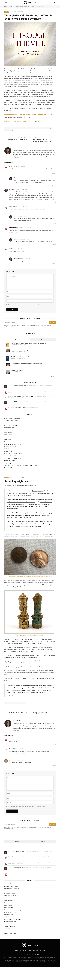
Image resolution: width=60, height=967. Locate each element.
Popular (17, 339)
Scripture (23, 703)
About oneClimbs (33, 950)
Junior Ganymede (8, 441)
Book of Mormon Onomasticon (11, 423)
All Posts (23, 950)
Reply (53, 173)
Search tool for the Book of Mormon (13, 458)
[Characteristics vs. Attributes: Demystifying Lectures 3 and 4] (8, 366)
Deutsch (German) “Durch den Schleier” (15, 121)
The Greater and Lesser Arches (20, 385)
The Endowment (9, 130)
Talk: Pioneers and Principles (19, 401)
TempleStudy (7, 463)
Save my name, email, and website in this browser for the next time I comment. (27, 304)
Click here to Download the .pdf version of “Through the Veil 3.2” (28, 114)
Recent (43, 339)
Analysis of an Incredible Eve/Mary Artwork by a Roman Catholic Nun (28, 343)
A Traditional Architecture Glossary (12, 418)
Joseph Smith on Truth (17, 370)
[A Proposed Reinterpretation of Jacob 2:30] (8, 352)
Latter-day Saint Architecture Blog (12, 444)
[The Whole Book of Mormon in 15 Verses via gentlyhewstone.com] (7, 360)
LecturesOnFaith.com (25, 954)
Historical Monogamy (9, 427)
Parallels (17, 703)
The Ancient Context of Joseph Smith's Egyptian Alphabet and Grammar (22, 465)
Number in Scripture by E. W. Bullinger (13, 453)
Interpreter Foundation (10, 430)
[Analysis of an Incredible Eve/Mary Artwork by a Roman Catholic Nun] (7, 347)
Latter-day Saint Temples (10, 446)
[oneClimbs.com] (30, 2)
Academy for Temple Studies (11, 420)
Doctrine (7, 128)
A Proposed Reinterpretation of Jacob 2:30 (21, 350)
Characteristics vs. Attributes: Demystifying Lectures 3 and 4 (26, 363)
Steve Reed (16, 148)
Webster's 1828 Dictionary (10, 467)
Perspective (30, 128)
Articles (7, 11)
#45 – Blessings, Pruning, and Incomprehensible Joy (24, 396)
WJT (10, 748)
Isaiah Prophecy (8, 439)
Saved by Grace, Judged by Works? (17, 139)
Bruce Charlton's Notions (10, 425)
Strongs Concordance (9, 460)
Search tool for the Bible (10, 456)
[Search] (54, 2)
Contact (42, 950)
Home (17, 950)
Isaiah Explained (8, 432)
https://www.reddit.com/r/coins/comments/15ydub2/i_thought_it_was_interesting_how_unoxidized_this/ (30, 576)
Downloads (13, 128)
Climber (15, 216)
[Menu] (6, 2)
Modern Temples (22, 128)
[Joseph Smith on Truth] (8, 374)
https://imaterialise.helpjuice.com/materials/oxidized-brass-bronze (30, 635)
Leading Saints (8, 451)
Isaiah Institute (8, 437)
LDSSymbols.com (8, 449)
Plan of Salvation (39, 128)
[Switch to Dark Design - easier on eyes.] (52, 2)
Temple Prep (48, 128)
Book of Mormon (9, 703)
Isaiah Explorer (8, 434)
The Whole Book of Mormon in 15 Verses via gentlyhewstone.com (27, 356)
